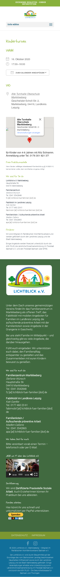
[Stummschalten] (31, 474)
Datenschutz (19, 535)
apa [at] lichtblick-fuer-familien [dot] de (21, 222)
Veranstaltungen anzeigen (28, 132)
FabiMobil (11, 315)
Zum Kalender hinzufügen (29, 73)
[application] (22, 468)
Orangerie (11, 329)
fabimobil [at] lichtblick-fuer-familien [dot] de (24, 210)
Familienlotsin (14, 326)
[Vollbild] (35, 474)
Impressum (38, 535)
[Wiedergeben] (10, 474)
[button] (30, 140)
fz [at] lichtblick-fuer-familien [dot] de (21, 198)
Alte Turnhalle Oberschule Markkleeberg (25, 95)
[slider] (20, 474)
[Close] (40, 119)
